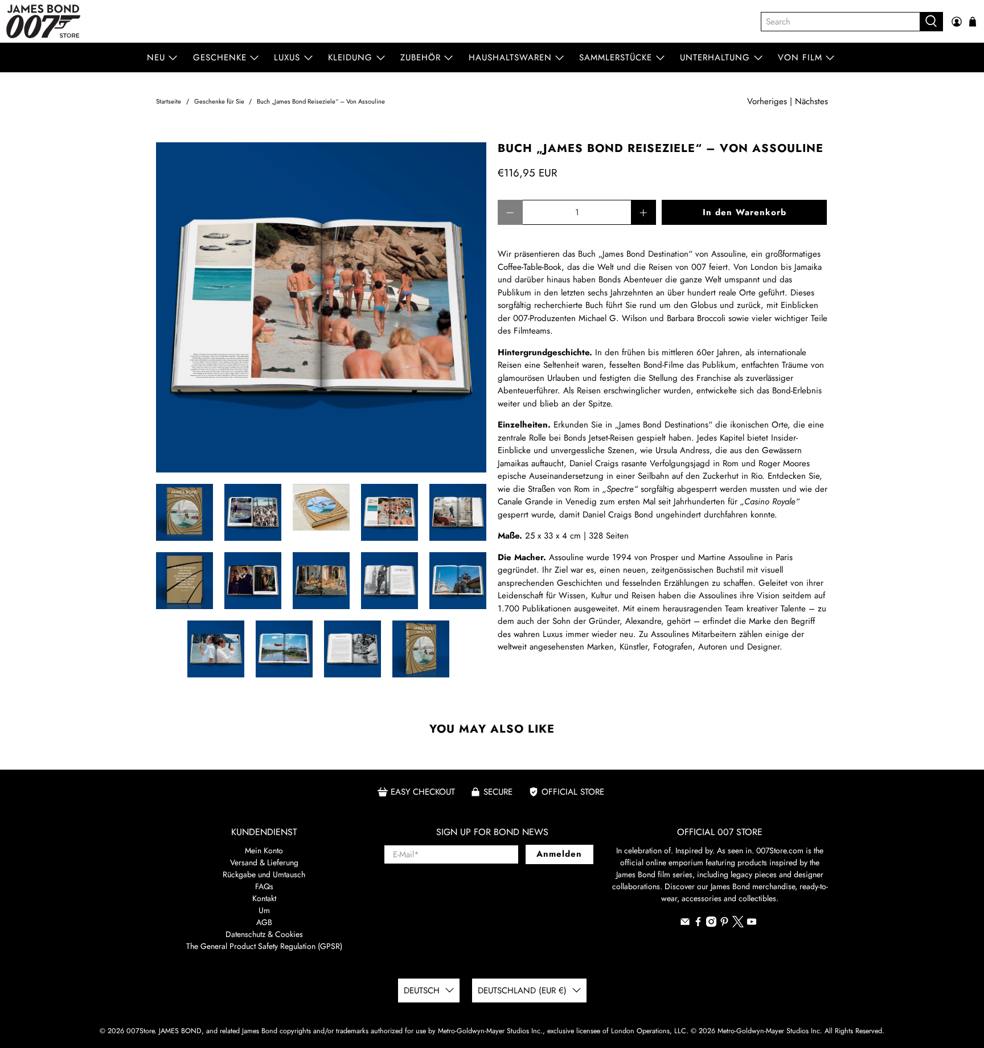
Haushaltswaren (510, 57)
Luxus (287, 57)
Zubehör (420, 57)
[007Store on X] (738, 924)
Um (264, 910)
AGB (264, 922)
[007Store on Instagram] (711, 924)
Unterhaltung (715, 57)
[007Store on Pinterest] (724, 924)
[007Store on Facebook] (698, 924)
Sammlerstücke (615, 57)
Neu (156, 57)
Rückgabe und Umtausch (264, 874)
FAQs (264, 886)
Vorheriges (767, 101)
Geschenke (220, 57)
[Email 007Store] (685, 924)
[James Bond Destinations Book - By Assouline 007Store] (321, 307)
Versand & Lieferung (264, 862)
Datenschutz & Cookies (264, 934)
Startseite (168, 101)
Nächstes (811, 101)
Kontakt (264, 898)
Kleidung (350, 57)
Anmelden (559, 854)
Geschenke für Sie (219, 101)
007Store (140, 1031)
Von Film (800, 57)
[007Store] (43, 21)
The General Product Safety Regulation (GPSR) (264, 946)
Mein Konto (264, 850)
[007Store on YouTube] (752, 924)
